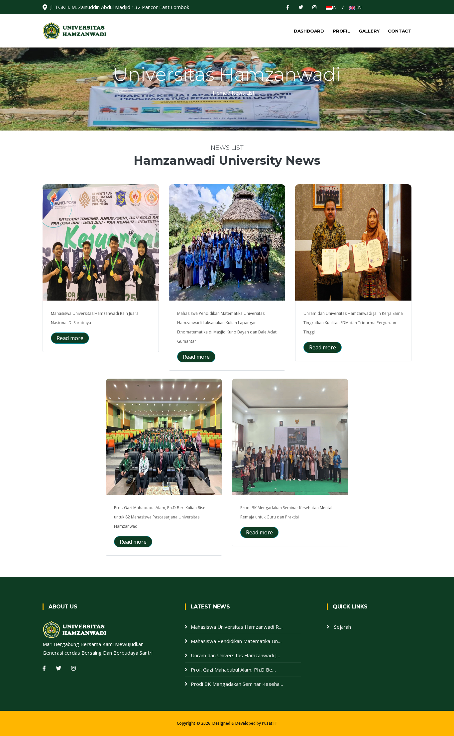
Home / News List (234, 92)
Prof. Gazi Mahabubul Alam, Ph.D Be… (233, 669)
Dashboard (309, 31)
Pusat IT (269, 723)
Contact (399, 31)
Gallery (369, 31)
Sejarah (342, 626)
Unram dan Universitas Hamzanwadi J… (235, 655)
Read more (70, 338)
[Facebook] (288, 7)
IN (334, 7)
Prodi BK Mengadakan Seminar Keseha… (237, 684)
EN (358, 7)
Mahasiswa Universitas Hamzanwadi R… (237, 626)
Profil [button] (341, 31)
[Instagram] (314, 7)
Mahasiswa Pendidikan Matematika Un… (236, 641)
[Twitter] (301, 7)
